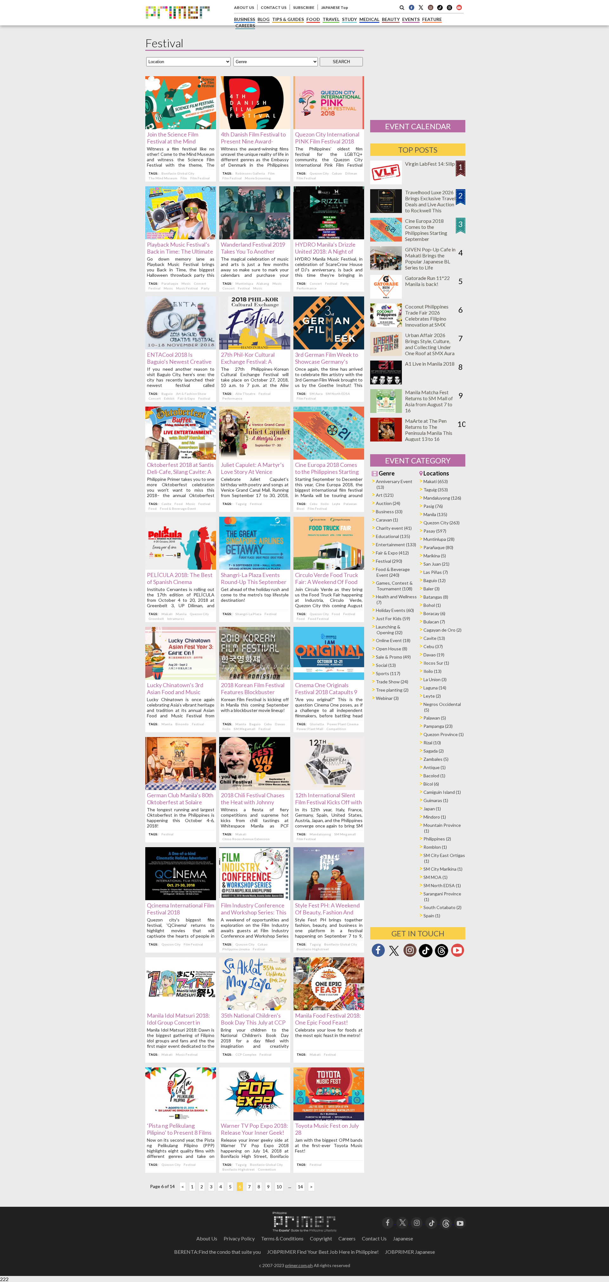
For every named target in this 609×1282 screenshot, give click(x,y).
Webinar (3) (387, 698)
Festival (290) (389, 561)
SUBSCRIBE (303, 7)
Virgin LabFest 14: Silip (430, 164)
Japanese (403, 1238)
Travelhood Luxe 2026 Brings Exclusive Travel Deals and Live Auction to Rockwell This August (430, 204)
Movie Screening (258, 178)
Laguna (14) (434, 687)
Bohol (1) (432, 605)
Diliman (351, 173)
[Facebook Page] (411, 7)
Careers (347, 1238)
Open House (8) (391, 648)
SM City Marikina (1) (442, 869)
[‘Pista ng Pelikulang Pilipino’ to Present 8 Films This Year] (180, 1118)
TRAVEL (331, 19)
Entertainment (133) (396, 544)
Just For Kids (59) (393, 618)
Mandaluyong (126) (442, 498)
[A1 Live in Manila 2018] (386, 382)
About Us (206, 1238)
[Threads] (441, 956)
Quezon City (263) (441, 522)
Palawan (350, 504)
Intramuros (175, 619)
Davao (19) (433, 654)
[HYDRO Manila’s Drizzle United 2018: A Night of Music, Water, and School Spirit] (328, 237)
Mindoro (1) (434, 817)
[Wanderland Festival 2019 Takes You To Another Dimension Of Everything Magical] (254, 237)
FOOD (313, 19)
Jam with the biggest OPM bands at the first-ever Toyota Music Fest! (329, 1145)
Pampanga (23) (438, 726)
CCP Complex (245, 1054)
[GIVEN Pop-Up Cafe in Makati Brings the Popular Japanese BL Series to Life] (386, 268)
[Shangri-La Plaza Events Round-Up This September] (254, 568)
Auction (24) (388, 503)
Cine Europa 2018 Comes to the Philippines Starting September (327, 471)
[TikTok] (440, 9)
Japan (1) (432, 808)
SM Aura (316, 393)
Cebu (314, 504)
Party (205, 288)
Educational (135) (393, 536)
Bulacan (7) (434, 621)
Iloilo (325, 504)
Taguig (241, 504)
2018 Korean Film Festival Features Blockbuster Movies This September (253, 691)
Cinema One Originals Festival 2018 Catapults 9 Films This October (326, 691)
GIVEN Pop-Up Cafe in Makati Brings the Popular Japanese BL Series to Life (430, 258)
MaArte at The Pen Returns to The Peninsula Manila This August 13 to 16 (428, 430)
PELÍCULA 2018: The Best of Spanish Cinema (180, 578)
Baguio (167, 393)
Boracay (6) (434, 613)
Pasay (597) (434, 531)
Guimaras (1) (435, 800)
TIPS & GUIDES (288, 19)
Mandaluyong (320, 834)
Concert (200, 283)
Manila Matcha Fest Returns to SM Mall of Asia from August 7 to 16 (429, 401)
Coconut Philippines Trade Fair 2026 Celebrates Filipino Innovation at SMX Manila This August (427, 318)
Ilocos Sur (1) (436, 663)
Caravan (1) (387, 519)
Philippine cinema (236, 949)
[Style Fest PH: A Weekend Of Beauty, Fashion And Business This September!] (328, 898)
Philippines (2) (437, 838)
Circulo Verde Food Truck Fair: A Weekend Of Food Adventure (326, 581)
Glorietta (317, 724)
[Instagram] (430, 7)
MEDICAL (369, 19)
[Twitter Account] (421, 7)
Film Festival (200, 178)
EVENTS (411, 19)
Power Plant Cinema (342, 724)
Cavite (166, 504)
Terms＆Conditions (282, 1238)
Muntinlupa (244, 283)
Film (183, 178)
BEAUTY (391, 19)
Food (178, 504)
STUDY (349, 19)
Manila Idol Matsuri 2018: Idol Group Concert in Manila (178, 1022)
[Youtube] (459, 7)
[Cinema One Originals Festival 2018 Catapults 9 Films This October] (328, 678)
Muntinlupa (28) (439, 539)
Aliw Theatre (245, 393)
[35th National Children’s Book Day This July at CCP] (254, 1008)
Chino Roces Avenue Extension (246, 839)
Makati (167, 614)
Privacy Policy (239, 1238)
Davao (280, 724)
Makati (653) (435, 481)
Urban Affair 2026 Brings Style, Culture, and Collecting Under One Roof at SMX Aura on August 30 (430, 347)
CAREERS (245, 25)
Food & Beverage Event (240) (393, 572)
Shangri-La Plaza (248, 614)
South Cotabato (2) (442, 907)
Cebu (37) (433, 646)
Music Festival (187, 288)
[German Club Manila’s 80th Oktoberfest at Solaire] (180, 788)
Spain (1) (431, 915)
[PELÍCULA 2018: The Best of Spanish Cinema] (180, 568)
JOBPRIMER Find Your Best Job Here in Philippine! (323, 1252)
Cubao (337, 173)
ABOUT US (244, 7)
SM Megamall (244, 729)
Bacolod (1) (434, 775)
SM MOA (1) (435, 877)
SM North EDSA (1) (442, 885)
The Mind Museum (162, 178)
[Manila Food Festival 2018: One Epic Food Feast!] (328, 1008)
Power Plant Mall (310, 729)
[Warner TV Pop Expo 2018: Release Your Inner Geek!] (254, 1118)
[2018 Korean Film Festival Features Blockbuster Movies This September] (254, 678)
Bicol (300, 508)
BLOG (264, 19)
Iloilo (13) (432, 671)
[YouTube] (460, 1222)
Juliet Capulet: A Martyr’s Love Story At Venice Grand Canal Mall (252, 471)
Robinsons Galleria (250, 173)
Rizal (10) (432, 742)
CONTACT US (273, 7)
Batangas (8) (435, 597)
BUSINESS (244, 19)
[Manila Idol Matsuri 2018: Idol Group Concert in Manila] (180, 1008)
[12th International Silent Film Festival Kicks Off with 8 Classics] (328, 788)
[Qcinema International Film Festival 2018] (180, 898)
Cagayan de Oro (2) (442, 630)
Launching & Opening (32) (389, 629)
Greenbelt (156, 619)
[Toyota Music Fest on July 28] (328, 1118)
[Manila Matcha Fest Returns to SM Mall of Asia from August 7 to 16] (386, 411)
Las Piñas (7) (435, 572)
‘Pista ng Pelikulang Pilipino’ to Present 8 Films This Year (179, 1132)
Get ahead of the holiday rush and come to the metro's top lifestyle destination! (254, 595)
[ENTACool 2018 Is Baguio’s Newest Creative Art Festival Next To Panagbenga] (180, 347)
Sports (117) (388, 673)
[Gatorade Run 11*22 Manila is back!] (386, 297)
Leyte (336, 504)
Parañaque (169, 283)
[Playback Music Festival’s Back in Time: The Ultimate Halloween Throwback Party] (180, 237)
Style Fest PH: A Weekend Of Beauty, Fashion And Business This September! (327, 912)
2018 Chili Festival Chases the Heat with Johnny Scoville (253, 802)
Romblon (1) (435, 847)
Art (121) (385, 495)
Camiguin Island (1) (442, 792)
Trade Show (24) (392, 681)
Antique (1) (434, 767)
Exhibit (169, 398)
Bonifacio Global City (177, 173)
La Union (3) (435, 679)
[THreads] (449, 9)
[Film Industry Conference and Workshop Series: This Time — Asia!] (254, 898)
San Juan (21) (436, 564)
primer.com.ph (299, 1265)
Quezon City (319, 173)
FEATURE (432, 19)
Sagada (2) (433, 751)
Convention (267, 1169)
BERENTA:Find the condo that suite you (217, 1252)
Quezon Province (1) (443, 734)
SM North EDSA (338, 393)
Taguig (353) (435, 489)
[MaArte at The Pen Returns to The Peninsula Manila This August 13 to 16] (386, 439)
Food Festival (318, 619)
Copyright (321, 1238)
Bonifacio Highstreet (313, 949)
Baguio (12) (434, 580)
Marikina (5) (434, 555)
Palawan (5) (434, 718)
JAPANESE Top (334, 7)
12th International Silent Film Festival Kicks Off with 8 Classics (328, 802)
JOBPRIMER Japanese (410, 1252)
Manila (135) (435, 514)
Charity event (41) (394, 528)
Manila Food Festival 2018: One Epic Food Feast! (328, 1019)
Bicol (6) (431, 784)
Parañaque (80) (438, 547)
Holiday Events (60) (395, 610)
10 (279, 1186)
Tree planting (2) (392, 690)
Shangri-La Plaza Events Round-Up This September (253, 578)
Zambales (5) (436, 759)
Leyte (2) (432, 696)
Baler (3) (431, 588)
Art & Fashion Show (191, 393)
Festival (154, 288)
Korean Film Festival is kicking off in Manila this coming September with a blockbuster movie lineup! (254, 705)
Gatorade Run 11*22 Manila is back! (427, 281)
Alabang (262, 283)
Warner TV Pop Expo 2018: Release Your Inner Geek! (254, 1129)
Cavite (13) (434, 638)
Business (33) (389, 511)
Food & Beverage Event (178, 508)
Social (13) (386, 665)
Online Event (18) (393, 640)
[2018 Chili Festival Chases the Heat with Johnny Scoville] (254, 788)
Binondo (182, 724)
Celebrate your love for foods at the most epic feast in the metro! (329, 1032)
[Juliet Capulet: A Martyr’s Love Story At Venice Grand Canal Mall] (254, 458)
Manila (181, 614)
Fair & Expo (186, 398)
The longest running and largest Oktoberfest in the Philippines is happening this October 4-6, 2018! (180, 817)
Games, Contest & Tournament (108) (394, 585)
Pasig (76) (433, 506)
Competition (336, 729)
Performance (307, 288)
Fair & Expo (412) (392, 552)
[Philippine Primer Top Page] (177, 23)
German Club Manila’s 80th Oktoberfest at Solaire (180, 799)
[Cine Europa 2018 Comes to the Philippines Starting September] (328, 458)
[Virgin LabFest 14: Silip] (386, 182)
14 (300, 1186)
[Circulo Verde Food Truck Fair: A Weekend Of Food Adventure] (328, 568)
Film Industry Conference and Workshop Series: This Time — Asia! (253, 912)
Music (186, 283)
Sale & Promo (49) (393, 657)
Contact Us (374, 1238)
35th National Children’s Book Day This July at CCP (253, 1019)
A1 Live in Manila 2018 (430, 364)
